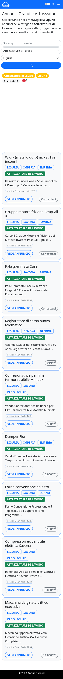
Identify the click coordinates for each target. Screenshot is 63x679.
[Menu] (58, 4)
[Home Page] (5, 4)
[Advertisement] (31, 117)
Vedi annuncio (18, 199)
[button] (31, 65)
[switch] (47, 4)
